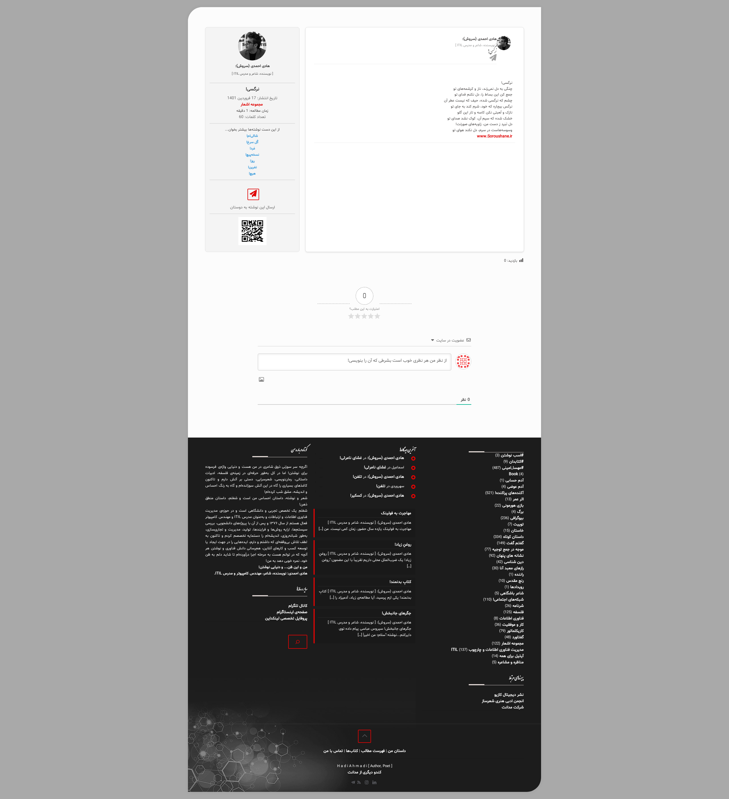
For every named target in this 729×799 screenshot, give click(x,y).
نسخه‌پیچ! (252, 155)
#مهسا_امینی (513, 468)
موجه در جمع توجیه (508, 549)
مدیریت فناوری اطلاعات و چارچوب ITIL (487, 649)
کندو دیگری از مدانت (364, 772)
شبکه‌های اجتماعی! (508, 599)
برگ (520, 512)
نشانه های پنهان (510, 555)
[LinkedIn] (374, 783)
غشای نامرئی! (351, 458)
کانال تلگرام (297, 606)
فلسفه (518, 612)
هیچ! (252, 173)
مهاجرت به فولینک (396, 513)
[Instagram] (367, 783)
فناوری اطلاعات (511, 618)
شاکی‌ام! (252, 136)
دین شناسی (514, 562)
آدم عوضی (515, 486)
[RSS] (359, 783)
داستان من (397, 751)
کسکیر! (356, 495)
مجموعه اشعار (512, 643)
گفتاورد (518, 637)
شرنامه (518, 606)
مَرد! (252, 148)
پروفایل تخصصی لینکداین (286, 618)
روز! (252, 161)
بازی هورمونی (513, 505)
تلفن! (357, 476)
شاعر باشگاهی (512, 593)
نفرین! (252, 167)
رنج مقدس (515, 581)
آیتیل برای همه (511, 656)
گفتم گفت (515, 543)
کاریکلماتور (515, 631)
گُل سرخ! (252, 142)
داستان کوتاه (513, 537)
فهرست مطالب (373, 751)
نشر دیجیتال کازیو (509, 695)
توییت (518, 524)
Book (513, 474)
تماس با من (333, 751)
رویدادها (517, 587)
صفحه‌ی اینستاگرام (292, 612)
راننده (519, 574)
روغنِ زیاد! (403, 544)
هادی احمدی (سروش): (385, 458)
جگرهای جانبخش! (396, 613)
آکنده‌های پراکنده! (509, 493)
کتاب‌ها (352, 751)
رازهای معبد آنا (512, 568)
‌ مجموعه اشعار (252, 104)
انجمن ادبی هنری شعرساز (503, 701)
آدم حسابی (514, 480)
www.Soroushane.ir (494, 136)
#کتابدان (516, 461)
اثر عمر (518, 499)
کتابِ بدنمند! (400, 582)
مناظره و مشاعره (511, 662)
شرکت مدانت (513, 707)
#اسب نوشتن (512, 455)
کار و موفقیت (513, 624)
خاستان (517, 530)
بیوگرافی (517, 518)
